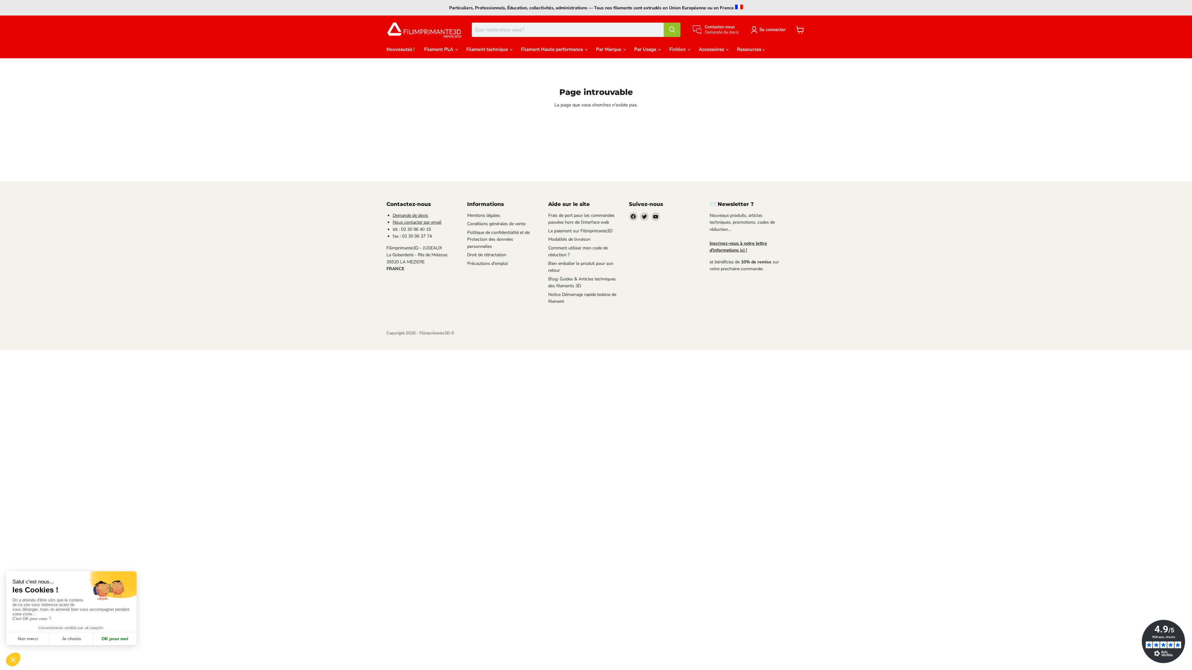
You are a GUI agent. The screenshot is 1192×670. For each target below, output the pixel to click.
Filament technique (487, 49)
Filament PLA (439, 49)
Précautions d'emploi (487, 263)
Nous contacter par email (417, 222)
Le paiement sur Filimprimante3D (580, 231)
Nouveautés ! (400, 49)
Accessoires (712, 49)
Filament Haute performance (552, 49)
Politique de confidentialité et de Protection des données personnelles (498, 239)
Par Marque (609, 49)
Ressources (749, 49)
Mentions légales (483, 215)
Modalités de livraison (569, 239)
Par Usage (645, 49)
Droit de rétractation (486, 255)
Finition (678, 49)
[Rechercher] (672, 30)
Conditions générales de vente (496, 224)
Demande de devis (410, 215)
